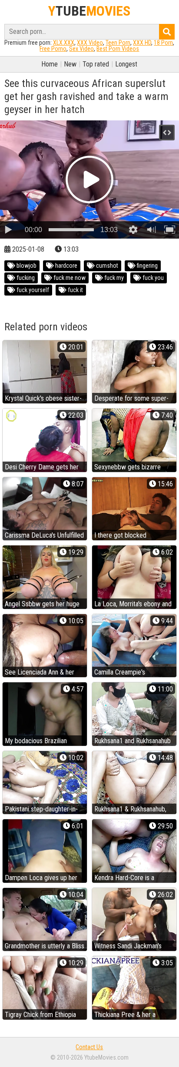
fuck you (152, 277)
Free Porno (53, 48)
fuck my (113, 277)
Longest (126, 64)
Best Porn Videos (117, 48)
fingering (147, 265)
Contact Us (89, 1047)
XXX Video (90, 42)
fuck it (74, 289)
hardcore (65, 265)
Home (49, 64)
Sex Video (81, 48)
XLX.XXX (63, 42)
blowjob (25, 265)
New (70, 64)
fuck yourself (32, 289)
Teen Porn (118, 42)
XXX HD (142, 42)
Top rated (96, 64)
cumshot (106, 265)
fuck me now (69, 277)
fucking (25, 277)
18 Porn (163, 42)
